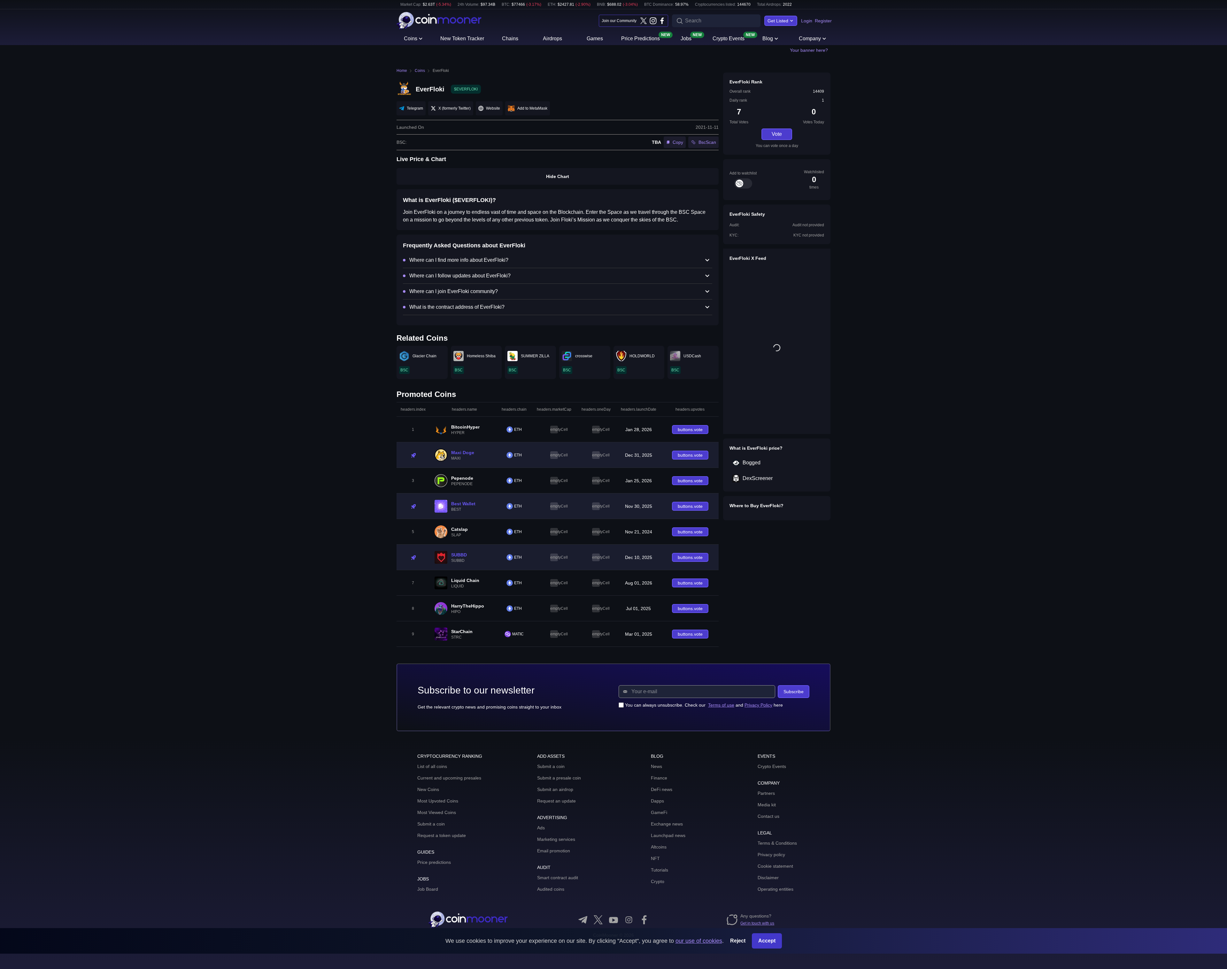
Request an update (556, 800)
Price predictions (434, 862)
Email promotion (553, 850)
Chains (510, 38)
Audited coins (550, 889)
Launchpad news (668, 835)
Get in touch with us (757, 923)
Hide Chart (557, 176)
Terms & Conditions (777, 843)
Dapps (657, 800)
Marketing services (556, 839)
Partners (766, 793)
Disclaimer (768, 877)
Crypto (657, 881)
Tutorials (659, 869)
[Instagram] (653, 20)
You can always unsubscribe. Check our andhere (704, 705)
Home (402, 70)
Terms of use (721, 705)
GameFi (659, 812)
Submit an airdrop (555, 789)
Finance (659, 777)
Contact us (768, 816)
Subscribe (793, 691)
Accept (767, 940)
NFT (655, 858)
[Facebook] (662, 21)
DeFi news (661, 789)
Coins (410, 38)
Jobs (686, 38)
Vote (777, 134)
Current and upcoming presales (449, 777)
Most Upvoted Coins (437, 800)
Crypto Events (729, 38)
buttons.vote (690, 429)
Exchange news (667, 823)
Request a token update (441, 835)
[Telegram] (582, 919)
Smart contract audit (557, 877)
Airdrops (552, 38)
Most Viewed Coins (436, 812)
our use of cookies (698, 941)
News (656, 766)
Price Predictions (640, 38)
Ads (541, 827)
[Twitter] (643, 21)
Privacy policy (771, 854)
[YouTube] (613, 919)
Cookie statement (775, 866)
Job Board (427, 889)
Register (823, 20)
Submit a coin (431, 823)
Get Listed (778, 20)
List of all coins (432, 766)
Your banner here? (809, 50)
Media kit (767, 804)
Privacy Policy (758, 705)
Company (810, 38)
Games (595, 38)
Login (806, 20)
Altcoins (659, 846)
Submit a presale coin (559, 777)
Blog (767, 38)
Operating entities (775, 889)
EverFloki (441, 70)
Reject (737, 940)
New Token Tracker (462, 38)
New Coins (428, 789)
